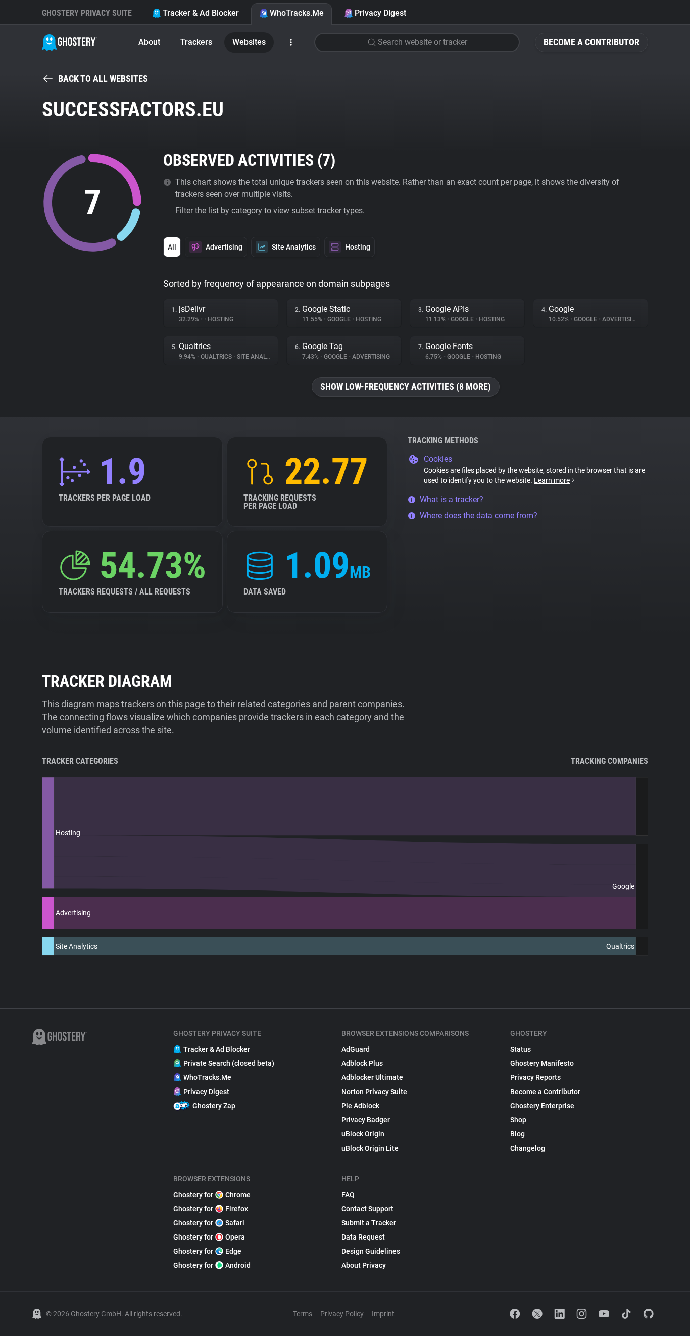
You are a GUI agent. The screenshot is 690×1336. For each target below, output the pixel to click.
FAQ (348, 1195)
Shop (518, 1120)
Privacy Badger (365, 1120)
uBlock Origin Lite (370, 1148)
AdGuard (355, 1049)
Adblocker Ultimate (372, 1077)
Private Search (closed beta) (228, 1063)
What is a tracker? (451, 499)
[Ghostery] (69, 42)
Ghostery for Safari (208, 1223)
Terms (302, 1314)
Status (520, 1049)
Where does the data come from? (478, 515)
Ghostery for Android (212, 1265)
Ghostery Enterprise (542, 1106)
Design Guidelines (370, 1251)
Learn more (552, 480)
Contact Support (367, 1209)
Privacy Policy (342, 1314)
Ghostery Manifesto (542, 1063)
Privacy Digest (380, 13)
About (149, 42)
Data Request (363, 1237)
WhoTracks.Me (297, 13)
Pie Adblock (360, 1106)
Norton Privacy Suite (374, 1091)
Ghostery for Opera (209, 1237)
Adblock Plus (362, 1063)
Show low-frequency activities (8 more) (405, 386)
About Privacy (363, 1265)
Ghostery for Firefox (210, 1209)
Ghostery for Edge (207, 1251)
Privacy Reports (535, 1077)
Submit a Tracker (368, 1223)
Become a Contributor (591, 42)
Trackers (196, 42)
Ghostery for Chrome (212, 1195)
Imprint (383, 1314)
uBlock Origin (362, 1134)
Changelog (527, 1148)
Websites (249, 42)
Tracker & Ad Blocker (201, 13)
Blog (517, 1134)
